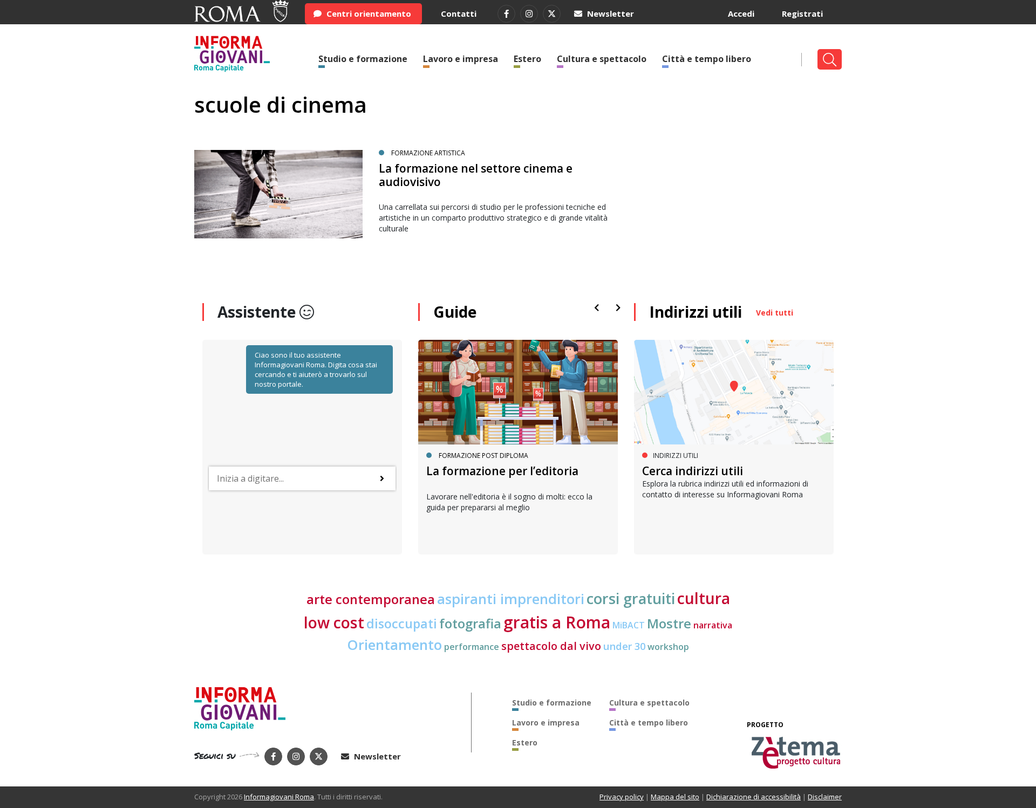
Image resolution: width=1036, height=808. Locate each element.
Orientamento (394, 644)
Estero (527, 59)
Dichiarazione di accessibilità (753, 797)
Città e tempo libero (706, 59)
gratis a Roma (556, 622)
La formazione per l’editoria (502, 470)
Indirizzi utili (695, 312)
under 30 (624, 646)
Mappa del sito (675, 797)
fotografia (470, 623)
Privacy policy (621, 797)
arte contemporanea (370, 599)
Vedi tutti (774, 312)
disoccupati (401, 623)
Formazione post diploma (483, 455)
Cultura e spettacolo (601, 59)
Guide (454, 312)
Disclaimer (825, 797)
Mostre (669, 623)
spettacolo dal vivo (551, 646)
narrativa (712, 625)
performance (471, 647)
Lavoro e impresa (460, 59)
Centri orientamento (367, 13)
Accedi (741, 13)
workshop (668, 647)
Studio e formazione (362, 59)
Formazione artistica (428, 153)
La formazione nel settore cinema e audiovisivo (475, 175)
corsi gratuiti (631, 598)
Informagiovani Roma (279, 797)
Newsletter (609, 13)
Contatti (458, 13)
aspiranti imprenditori (510, 599)
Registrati (802, 13)
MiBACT (628, 625)
